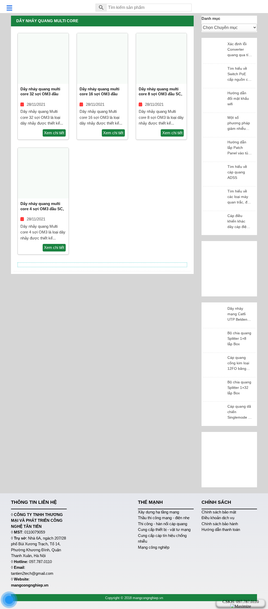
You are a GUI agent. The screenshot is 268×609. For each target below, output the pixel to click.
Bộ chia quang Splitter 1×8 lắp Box (239, 338)
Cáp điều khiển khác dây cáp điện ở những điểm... (239, 222)
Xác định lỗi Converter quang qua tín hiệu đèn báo (238, 50)
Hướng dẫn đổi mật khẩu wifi (238, 98)
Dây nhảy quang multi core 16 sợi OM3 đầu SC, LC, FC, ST (99, 94)
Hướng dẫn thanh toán (221, 529)
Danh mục (211, 18)
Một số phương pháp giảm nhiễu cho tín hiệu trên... (238, 123)
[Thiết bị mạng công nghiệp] (49, 6)
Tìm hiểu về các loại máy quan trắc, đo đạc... (238, 197)
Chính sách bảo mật (219, 512)
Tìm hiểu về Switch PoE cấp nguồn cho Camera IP (239, 74)
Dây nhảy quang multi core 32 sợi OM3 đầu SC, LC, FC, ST (40, 94)
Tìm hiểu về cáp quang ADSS (237, 172)
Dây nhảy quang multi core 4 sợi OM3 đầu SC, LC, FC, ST (42, 208)
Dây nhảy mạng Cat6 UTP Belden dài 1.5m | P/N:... (237, 314)
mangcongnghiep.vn (29, 585)
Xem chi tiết (54, 133)
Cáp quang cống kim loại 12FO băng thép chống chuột (238, 363)
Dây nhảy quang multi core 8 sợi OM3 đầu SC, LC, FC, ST (160, 94)
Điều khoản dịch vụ (218, 518)
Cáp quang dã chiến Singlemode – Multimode (239, 412)
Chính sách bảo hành (220, 524)
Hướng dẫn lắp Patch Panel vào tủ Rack (237, 148)
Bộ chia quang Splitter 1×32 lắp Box (239, 387)
